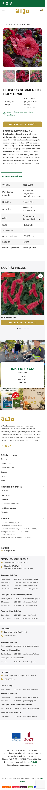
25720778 (17, 585)
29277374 (17, 579)
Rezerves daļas (7, 467)
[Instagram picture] (34, 349)
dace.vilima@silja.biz (29, 615)
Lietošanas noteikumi (10, 503)
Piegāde (4, 512)
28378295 (17, 615)
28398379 (17, 582)
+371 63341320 (10, 635)
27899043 (17, 700)
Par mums (5, 495)
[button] (5, 47)
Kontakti (4, 499)
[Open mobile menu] (3, 11)
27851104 (17, 588)
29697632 (17, 618)
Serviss (4, 472)
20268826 (17, 598)
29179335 (17, 689)
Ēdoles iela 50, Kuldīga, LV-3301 (15, 632)
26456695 (17, 708)
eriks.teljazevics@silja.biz (31, 646)
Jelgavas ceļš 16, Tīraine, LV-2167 (16, 562)
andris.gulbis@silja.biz (30, 585)
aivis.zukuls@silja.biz (30, 716)
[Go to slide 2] (20, 326)
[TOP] (22, 291)
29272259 (17, 716)
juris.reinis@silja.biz (29, 700)
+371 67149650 (16, 566)
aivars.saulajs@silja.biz (30, 579)
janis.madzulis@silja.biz (30, 689)
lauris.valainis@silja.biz (30, 697)
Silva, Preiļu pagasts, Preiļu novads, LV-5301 (20, 675)
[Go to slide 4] (25, 326)
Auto (3, 480)
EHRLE (4, 476)
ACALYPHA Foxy (8, 315)
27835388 (17, 601)
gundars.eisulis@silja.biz (31, 654)
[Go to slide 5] (27, 326)
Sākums (6, 24)
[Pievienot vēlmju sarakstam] (40, 273)
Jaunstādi (17, 24)
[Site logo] (22, 11)
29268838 (17, 646)
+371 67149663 (27, 568)
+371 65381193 (9, 679)
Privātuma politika (8, 508)
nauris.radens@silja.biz (30, 618)
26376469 (17, 697)
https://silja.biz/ (32, 762)
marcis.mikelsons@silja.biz (31, 598)
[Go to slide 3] (22, 326)
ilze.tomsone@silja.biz (30, 605)
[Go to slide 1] (17, 326)
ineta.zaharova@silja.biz (31, 708)
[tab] (11, 173)
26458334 (17, 654)
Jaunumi (4, 490)
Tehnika (4, 459)
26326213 (17, 605)
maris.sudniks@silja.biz (30, 588)
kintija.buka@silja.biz (29, 661)
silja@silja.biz (9, 550)
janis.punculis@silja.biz (30, 582)
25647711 (17, 661)
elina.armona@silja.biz (30, 601)
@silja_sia (22, 370)
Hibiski (27, 24)
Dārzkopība (6, 463)
